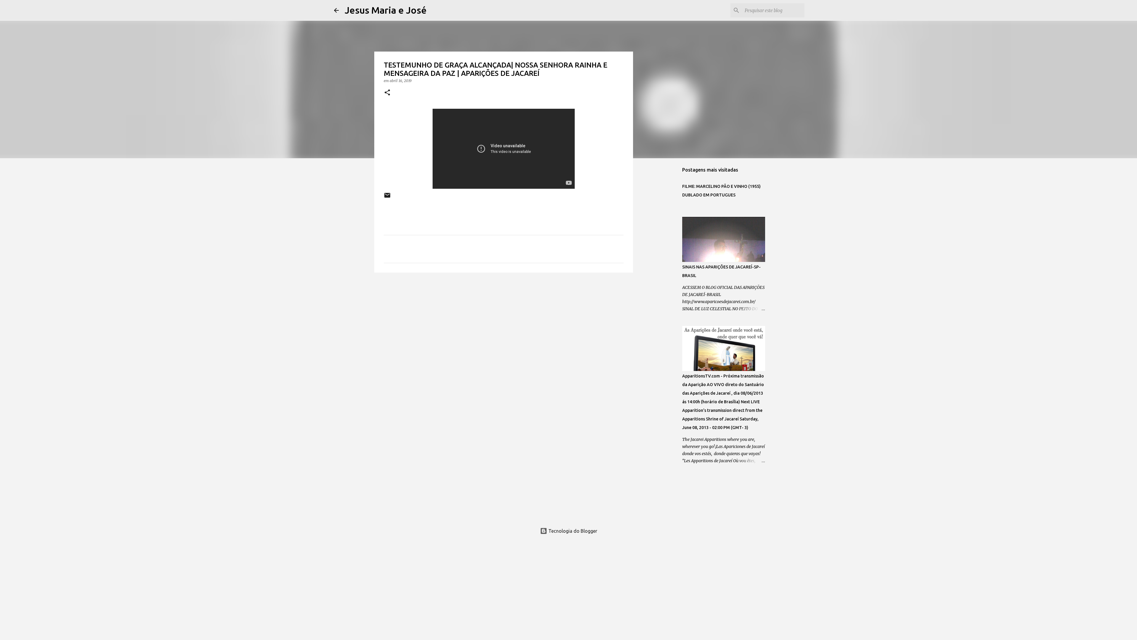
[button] (387, 93)
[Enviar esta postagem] (387, 197)
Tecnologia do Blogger (572, 531)
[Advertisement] (503, 322)
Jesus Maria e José (386, 10)
